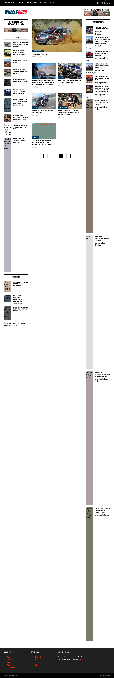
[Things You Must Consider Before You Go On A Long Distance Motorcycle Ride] (44, 131)
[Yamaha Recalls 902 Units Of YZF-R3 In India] (44, 101)
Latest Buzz (63, 107)
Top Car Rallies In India (40, 54)
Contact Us (10, 660)
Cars (36, 662)
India (36, 665)
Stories (20, 3)
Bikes (35, 77)
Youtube (53, 3)
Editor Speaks (32, 3)
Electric (43, 3)
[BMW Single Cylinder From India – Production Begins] (70, 71)
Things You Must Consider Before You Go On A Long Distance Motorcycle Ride (41, 143)
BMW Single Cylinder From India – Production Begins (69, 82)
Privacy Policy (11, 668)
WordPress (107, 675)
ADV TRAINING (9, 3)
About (9, 657)
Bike (36, 660)
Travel (36, 137)
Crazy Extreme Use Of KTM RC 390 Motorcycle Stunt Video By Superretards (68, 113)
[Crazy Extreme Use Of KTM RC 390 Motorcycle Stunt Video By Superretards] (70, 101)
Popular (9, 662)
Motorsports (38, 51)
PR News (9, 665)
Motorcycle (38, 657)
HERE (80, 659)
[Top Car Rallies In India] (57, 35)
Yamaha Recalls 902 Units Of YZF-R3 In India (42, 112)
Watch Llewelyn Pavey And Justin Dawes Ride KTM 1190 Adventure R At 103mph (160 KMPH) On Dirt (43, 83)
